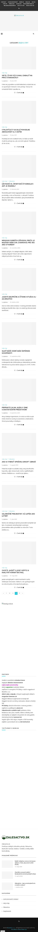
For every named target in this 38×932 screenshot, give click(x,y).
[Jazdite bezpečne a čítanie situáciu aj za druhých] (19, 279)
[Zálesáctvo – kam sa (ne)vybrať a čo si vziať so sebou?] (7, 886)
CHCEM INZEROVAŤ (13, 2)
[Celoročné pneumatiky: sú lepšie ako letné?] (19, 496)
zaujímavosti (17, 699)
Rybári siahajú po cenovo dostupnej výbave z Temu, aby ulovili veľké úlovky (25, 863)
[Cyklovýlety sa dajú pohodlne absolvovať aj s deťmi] (19, 112)
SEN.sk (33, 2)
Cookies (3, 931)
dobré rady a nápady (8, 694)
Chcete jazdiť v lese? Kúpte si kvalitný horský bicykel (15, 572)
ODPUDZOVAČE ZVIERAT (11, 899)
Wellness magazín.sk (10, 5)
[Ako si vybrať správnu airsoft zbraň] (19, 444)
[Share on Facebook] (17, 92)
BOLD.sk (28, 2)
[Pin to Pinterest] (21, 92)
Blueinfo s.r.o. (11, 928)
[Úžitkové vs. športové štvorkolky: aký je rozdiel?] (19, 166)
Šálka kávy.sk (30, 5)
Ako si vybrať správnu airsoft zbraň (19, 462)
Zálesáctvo (12, 181)
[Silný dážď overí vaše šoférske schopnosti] (19, 333)
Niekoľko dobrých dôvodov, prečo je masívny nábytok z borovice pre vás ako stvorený (18, 243)
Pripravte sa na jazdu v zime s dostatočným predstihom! (15, 409)
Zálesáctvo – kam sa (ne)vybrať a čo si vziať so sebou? (25, 884)
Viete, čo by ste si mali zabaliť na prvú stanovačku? (17, 77)
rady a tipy (4, 72)
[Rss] (33, 33)
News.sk (21, 2)
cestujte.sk (20, 5)
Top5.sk (5, 3)
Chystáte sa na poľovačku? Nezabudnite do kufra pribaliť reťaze (25, 873)
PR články (19, 689)
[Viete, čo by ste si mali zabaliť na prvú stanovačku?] (19, 58)
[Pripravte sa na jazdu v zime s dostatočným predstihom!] (19, 390)
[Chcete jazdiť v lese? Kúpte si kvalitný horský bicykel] (19, 553)
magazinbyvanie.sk (28, 3)
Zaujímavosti (7, 911)
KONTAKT (3, 2)
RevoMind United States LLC (19, 929)
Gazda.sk (18, 3)
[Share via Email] (23, 92)
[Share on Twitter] (19, 92)
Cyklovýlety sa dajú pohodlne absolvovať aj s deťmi (16, 131)
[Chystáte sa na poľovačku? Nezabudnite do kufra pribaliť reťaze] (7, 875)
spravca (5, 81)
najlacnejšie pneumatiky (10, 685)
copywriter (9, 687)
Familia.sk (11, 3)
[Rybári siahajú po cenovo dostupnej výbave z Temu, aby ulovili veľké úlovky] (7, 864)
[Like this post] (14, 92)
